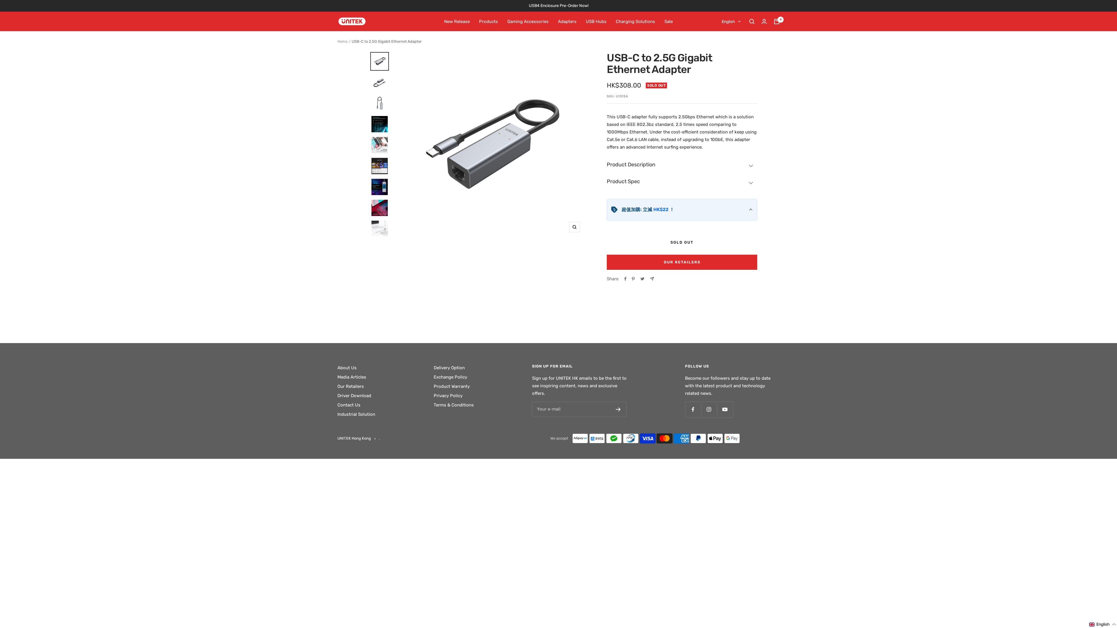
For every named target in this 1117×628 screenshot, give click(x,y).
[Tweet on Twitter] (642, 279)
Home (342, 41)
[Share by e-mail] (652, 279)
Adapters (567, 21)
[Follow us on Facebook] (693, 410)
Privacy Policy (448, 395)
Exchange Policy (450, 377)
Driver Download (354, 395)
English (728, 21)
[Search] (752, 21)
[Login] (764, 21)
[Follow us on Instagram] (709, 410)
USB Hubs (596, 21)
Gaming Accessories (528, 21)
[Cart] (777, 21)
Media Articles (351, 377)
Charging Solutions (635, 21)
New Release (457, 21)
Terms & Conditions (454, 405)
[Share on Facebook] (625, 279)
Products (488, 21)
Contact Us (348, 405)
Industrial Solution (356, 414)
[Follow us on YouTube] (725, 410)
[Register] (618, 409)
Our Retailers (682, 262)
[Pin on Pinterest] (633, 279)
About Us (347, 367)
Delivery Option (449, 367)
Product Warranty (452, 386)
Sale (668, 21)
